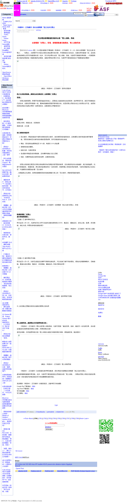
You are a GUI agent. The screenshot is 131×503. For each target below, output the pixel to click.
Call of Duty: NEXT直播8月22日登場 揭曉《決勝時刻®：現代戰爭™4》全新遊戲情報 (7, 476)
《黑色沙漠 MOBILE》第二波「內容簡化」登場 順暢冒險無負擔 (7, 295)
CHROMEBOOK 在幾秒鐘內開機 (109, 297)
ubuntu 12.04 (22, 471)
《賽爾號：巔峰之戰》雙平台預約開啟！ (7, 357)
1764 (54, 418)
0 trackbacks (40, 412)
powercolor (51, 464)
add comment (21, 412)
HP (36, 464)
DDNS (89, 12)
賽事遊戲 (6, 33)
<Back (30, 418)
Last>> (86, 418)
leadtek (40, 464)
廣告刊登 (101, 291)
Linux (93, 471)
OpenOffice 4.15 (53, 1)
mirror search (102, 135)
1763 (49, 418)
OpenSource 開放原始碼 (6, 72)
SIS (27, 464)
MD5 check (19, 457)
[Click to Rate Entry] (66, 412)
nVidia (20, 464)
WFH (114, 1)
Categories (7, 14)
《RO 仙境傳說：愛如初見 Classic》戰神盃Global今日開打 (7, 162)
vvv (99, 299)
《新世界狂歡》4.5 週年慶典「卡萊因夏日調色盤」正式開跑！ (7, 125)
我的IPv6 (101, 305)
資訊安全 (101, 309)
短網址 (100, 312)
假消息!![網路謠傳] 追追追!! (6, 58)
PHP (72, 471)
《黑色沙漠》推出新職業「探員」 (7, 336)
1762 (45, 418)
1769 (77, 418)
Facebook (108, 1)
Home (100, 274)
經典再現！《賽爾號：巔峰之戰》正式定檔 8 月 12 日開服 (7, 270)
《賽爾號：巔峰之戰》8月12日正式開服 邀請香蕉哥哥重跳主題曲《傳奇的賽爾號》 (7, 211)
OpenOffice (7, 76)
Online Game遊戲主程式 (6, 66)
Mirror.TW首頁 (103, 279)
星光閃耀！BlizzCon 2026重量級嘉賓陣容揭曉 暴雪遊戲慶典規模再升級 (7, 112)
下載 (3, 62)
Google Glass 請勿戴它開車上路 (109, 295)
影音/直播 (6, 30)
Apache (65, 1)
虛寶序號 (6, 46)
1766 (63, 418)
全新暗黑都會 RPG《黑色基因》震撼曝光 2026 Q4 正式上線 (7, 379)
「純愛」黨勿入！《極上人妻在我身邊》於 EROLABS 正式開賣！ (7, 452)
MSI (30, 464)
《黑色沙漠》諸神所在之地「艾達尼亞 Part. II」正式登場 (7, 197)
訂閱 (99, 283)
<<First (25, 418)
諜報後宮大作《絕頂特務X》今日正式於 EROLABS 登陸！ (7, 225)
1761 (40, 418)
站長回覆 (101, 281)
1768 (72, 418)
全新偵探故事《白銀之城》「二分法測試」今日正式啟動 (7, 390)
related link (60, 412)
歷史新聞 (5, 80)
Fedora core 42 (22, 1)
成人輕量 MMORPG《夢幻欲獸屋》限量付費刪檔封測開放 (7, 307)
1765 (58, 418)
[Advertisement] (104, 48)
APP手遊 (6, 42)
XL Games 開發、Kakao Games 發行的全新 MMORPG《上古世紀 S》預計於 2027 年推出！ (6, 322)
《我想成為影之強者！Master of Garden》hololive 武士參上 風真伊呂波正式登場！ (7, 418)
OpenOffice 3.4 (62, 471)
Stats (100, 277)
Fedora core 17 (36, 471)
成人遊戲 (6, 48)
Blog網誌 (5, 50)
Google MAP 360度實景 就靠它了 (109, 293)
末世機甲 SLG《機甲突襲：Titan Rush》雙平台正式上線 (7, 246)
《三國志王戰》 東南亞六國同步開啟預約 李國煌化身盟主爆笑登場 (7, 258)
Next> (82, 418)
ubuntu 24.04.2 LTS (38, 1)
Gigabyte (69, 464)
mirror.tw (101, 344)
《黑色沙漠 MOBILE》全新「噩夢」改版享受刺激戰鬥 (7, 367)
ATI (16, 464)
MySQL (77, 471)
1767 (68, 418)
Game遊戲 (5, 44)
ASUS (45, 464)
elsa (33, 464)
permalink (50, 412)
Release (19, 451)
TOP (56, 405)
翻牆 (99, 316)
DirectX (17, 466)
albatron (58, 464)
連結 (33, 386)
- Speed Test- (19, 468)
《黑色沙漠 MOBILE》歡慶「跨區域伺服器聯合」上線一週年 (7, 151)
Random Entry (104, 137)
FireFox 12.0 (49, 471)
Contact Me (102, 276)
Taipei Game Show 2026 (7, 26)
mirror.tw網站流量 (104, 287)
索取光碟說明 (102, 285)
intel (24, 464)
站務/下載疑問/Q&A (104, 289)
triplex (63, 464)
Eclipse (73, 1)
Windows (5, 78)
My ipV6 (9, 8)
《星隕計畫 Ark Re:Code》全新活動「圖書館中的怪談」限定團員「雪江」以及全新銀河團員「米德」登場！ (7, 437)
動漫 (4, 28)
